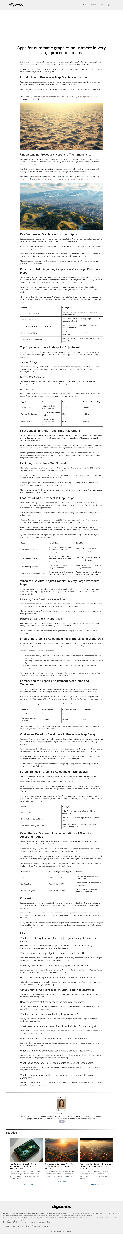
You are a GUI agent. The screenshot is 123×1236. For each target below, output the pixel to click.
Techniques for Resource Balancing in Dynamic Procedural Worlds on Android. (96, 1166)
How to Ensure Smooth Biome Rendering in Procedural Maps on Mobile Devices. (24, 1166)
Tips (101, 5)
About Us (6, 1226)
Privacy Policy (15, 1226)
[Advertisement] (61, 24)
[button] (114, 5)
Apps (108, 5)
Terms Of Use (25, 1226)
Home (85, 5)
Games (93, 5)
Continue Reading (26, 1184)
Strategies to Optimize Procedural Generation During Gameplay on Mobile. (60, 1166)
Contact (45, 1226)
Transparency (36, 1226)
